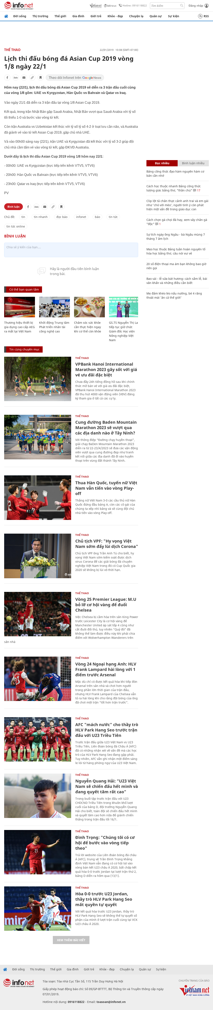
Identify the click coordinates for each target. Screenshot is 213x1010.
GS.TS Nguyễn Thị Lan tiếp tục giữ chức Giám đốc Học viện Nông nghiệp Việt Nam (124, 331)
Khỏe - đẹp (115, 16)
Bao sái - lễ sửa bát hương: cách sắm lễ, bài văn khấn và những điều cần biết (176, 281)
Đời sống (19, 16)
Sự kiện (173, 16)
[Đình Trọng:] (37, 852)
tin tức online (15, 226)
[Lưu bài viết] (40, 77)
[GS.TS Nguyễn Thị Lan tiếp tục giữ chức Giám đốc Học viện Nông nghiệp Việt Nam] (124, 307)
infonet (81, 217)
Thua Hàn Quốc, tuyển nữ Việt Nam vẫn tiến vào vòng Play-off (106, 488)
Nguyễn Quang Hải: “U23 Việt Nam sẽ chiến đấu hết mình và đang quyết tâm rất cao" (106, 786)
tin (23, 217)
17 (198, 190)
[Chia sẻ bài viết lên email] (24, 77)
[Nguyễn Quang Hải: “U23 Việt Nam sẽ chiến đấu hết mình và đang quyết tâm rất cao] (37, 796)
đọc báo (61, 217)
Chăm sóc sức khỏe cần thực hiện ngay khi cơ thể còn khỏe (87, 327)
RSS (206, 16)
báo (97, 217)
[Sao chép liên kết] (32, 77)
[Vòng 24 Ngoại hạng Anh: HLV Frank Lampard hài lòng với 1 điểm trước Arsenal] (37, 679)
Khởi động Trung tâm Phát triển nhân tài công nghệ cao (54, 327)
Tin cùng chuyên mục (24, 349)
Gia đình (78, 16)
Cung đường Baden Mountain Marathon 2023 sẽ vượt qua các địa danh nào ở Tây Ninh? (106, 427)
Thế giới (60, 16)
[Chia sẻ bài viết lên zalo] (15, 77)
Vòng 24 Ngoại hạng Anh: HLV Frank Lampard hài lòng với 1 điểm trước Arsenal (105, 669)
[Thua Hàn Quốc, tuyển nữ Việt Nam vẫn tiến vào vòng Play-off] (37, 497)
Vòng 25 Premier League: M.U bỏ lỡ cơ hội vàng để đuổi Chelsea (105, 604)
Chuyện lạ (136, 16)
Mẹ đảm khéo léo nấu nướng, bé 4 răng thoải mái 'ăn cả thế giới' (174, 295)
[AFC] (37, 739)
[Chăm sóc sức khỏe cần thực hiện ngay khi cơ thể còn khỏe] (89, 307)
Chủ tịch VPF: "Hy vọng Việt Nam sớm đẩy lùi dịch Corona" (106, 543)
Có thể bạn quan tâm (24, 289)
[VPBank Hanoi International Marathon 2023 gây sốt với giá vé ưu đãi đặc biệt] (37, 379)
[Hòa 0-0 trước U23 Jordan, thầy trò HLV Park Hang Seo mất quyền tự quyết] (37, 908)
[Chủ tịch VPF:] (37, 556)
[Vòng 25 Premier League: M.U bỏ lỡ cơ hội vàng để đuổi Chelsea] (37, 614)
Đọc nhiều (162, 163)
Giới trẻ (95, 16)
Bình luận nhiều (193, 163)
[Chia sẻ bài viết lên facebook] (7, 77)
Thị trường (40, 16)
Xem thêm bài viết (71, 940)
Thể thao (12, 49)
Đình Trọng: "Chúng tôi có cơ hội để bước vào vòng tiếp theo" (105, 843)
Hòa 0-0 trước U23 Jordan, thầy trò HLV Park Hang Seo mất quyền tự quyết (103, 899)
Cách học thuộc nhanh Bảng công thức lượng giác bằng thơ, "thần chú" (173, 188)
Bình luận (13, 206)
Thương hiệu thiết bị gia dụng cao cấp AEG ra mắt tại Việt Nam (19, 327)
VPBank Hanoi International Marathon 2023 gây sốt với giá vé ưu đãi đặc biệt (106, 369)
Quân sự (156, 16)
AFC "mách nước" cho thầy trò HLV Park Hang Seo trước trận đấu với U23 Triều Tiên (106, 730)
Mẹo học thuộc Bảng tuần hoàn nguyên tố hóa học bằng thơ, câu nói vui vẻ (175, 251)
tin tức (113, 217)
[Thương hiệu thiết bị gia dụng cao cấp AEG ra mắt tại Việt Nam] (19, 307)
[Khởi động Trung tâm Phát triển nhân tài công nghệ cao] (54, 307)
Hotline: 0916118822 (135, 5)
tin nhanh (41, 217)
